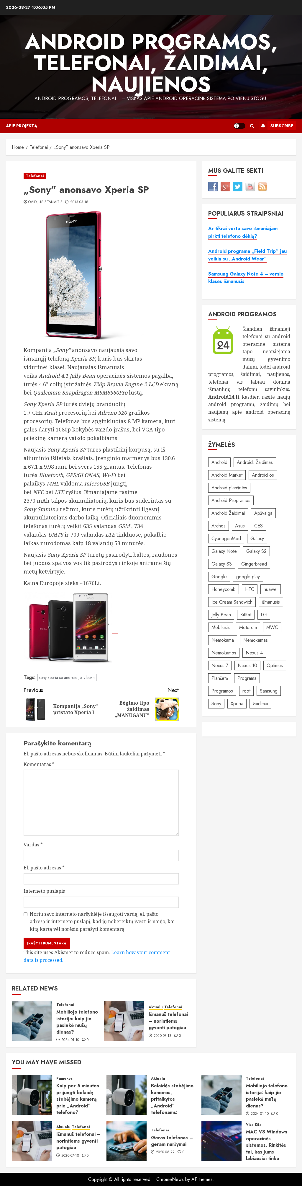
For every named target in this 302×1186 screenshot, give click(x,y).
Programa (247, 678)
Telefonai (35, 176)
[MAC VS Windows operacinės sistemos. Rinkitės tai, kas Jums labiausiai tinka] (221, 1141)
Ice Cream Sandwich (231, 602)
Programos (222, 691)
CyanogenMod (226, 538)
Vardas (33, 844)
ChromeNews (170, 1179)
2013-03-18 (79, 202)
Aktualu (156, 1007)
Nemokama (222, 640)
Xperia (237, 703)
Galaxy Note (224, 551)
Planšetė (219, 678)
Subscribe (281, 126)
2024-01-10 (70, 1040)
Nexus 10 (247, 665)
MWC (272, 627)
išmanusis (271, 602)
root (246, 691)
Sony (216, 703)
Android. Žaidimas (255, 462)
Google (219, 576)
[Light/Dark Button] (239, 126)
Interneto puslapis (44, 891)
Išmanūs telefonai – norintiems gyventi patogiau (168, 1021)
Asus (240, 525)
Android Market (226, 475)
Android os (263, 475)
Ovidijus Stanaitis (45, 202)
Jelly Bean (221, 614)
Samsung (269, 691)
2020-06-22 (165, 1152)
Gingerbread (254, 564)
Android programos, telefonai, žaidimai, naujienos (151, 63)
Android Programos (230, 500)
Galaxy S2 (256, 551)
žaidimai (260, 703)
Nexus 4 (254, 652)
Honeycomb (223, 589)
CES (258, 525)
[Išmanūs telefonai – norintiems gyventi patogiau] (124, 1021)
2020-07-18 (163, 1036)
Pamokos (64, 1078)
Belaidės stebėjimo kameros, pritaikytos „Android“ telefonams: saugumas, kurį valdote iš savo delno (172, 1109)
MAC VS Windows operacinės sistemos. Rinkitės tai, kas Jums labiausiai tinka (266, 1145)
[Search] (252, 126)
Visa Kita (254, 1124)
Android (219, 462)
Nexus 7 (219, 665)
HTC (249, 589)
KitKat (245, 614)
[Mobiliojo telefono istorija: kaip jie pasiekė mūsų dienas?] (32, 1021)
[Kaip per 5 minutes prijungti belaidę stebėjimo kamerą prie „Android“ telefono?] (32, 1095)
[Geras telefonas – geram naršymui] (126, 1141)
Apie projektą (21, 126)
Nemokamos (223, 652)
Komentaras (39, 764)
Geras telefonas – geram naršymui (172, 1141)
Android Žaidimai (228, 513)
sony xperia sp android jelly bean (67, 677)
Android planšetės (229, 487)
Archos (218, 525)
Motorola (248, 627)
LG (264, 614)
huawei (271, 589)
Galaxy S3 (221, 564)
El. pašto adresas (44, 867)
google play (248, 576)
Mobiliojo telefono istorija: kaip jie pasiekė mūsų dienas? (77, 1022)
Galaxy (257, 538)
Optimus (275, 665)
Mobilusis (220, 627)
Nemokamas (255, 640)
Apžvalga (263, 513)
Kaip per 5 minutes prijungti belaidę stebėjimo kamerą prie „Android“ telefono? (77, 1099)
